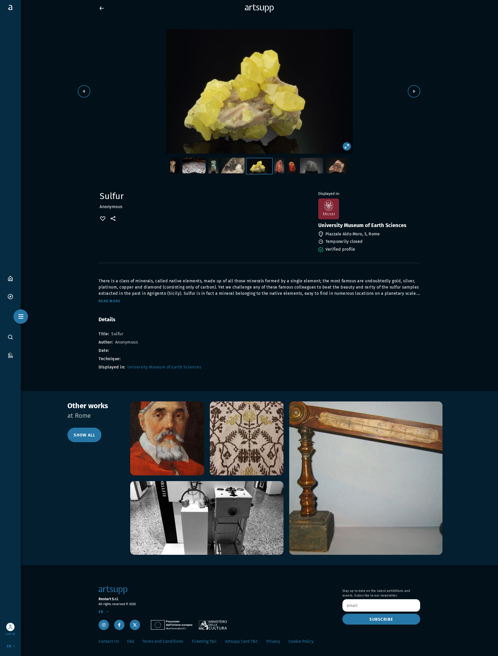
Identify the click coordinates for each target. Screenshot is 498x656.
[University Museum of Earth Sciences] (368, 209)
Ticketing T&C (204, 641)
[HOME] (10, 278)
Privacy (273, 641)
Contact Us (109, 641)
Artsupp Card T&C (241, 641)
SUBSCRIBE (381, 619)
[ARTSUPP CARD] (10, 354)
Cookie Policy (301, 641)
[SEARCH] (10, 337)
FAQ (130, 641)
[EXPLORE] (10, 296)
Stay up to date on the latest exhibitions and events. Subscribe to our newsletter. (376, 593)
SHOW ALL (84, 435)
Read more (109, 301)
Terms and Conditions (162, 641)
